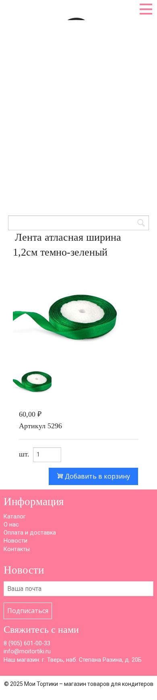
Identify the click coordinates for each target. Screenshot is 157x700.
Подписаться (27, 610)
